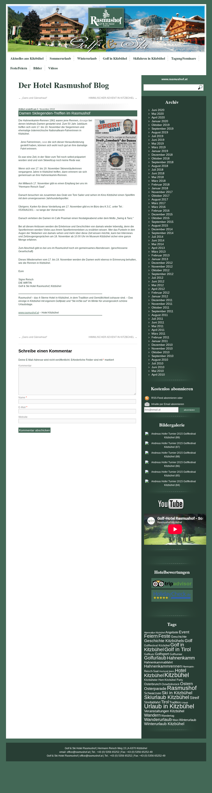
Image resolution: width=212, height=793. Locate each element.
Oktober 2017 (161, 195)
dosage (84, 120)
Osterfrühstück (170, 684)
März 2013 (159, 251)
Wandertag (167, 715)
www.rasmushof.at (174, 79)
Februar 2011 (160, 337)
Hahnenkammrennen (163, 666)
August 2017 (160, 199)
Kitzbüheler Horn (154, 679)
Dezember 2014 (162, 229)
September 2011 (162, 311)
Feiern (151, 636)
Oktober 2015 (161, 218)
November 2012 (162, 266)
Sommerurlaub (60, 58)
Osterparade (155, 688)
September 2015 (162, 221)
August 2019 (160, 132)
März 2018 (159, 180)
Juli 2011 (157, 318)
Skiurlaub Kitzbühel (166, 697)
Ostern (186, 683)
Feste (164, 636)
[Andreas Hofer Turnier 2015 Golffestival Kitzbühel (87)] (172, 447)
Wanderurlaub (158, 719)
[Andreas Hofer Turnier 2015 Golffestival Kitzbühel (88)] (172, 456)
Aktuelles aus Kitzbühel (26, 58)
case (44, 142)
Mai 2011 (158, 326)
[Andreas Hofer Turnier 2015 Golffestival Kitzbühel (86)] (172, 466)
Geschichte (179, 636)
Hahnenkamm (181, 657)
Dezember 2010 (162, 344)
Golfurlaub (155, 657)
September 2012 (162, 274)
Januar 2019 (160, 151)
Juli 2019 (157, 136)
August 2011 (160, 315)
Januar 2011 (160, 341)
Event (184, 632)
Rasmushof (182, 688)
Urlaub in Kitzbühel (169, 706)
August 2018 (160, 166)
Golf (188, 640)
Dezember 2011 (162, 300)
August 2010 (160, 359)
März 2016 (159, 206)
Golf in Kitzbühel (115, 58)
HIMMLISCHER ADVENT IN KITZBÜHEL (113, 97)
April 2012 (158, 288)
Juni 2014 (158, 240)
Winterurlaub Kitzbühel (164, 724)
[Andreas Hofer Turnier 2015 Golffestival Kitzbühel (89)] (172, 437)
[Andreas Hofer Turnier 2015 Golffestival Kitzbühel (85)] (172, 475)
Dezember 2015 (162, 214)
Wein (175, 720)
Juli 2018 (157, 169)
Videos (53, 68)
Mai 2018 (158, 177)
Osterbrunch (152, 684)
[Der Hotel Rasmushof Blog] (107, 28)
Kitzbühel (176, 674)
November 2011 (162, 303)
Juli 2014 (157, 236)
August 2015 (160, 225)
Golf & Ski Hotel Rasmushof (80, 748)
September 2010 (162, 356)
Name (22, 397)
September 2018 (162, 162)
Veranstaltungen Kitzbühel (164, 711)
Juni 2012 (158, 281)
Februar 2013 (161, 255)
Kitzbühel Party (174, 679)
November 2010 (162, 348)
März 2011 (158, 333)
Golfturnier (176, 654)
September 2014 (162, 233)
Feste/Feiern (18, 68)
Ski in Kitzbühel (177, 692)
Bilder (37, 68)
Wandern (152, 715)
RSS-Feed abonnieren (164, 397)
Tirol (165, 702)
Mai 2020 (158, 113)
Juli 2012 (157, 277)
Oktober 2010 (161, 352)
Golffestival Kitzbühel (157, 645)
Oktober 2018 (161, 158)
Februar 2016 (161, 210)
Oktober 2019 (161, 125)
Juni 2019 (158, 139)
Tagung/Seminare (183, 58)
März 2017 (159, 203)
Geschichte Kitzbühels (164, 641)
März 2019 (159, 147)
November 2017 (162, 192)
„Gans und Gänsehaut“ (32, 97)
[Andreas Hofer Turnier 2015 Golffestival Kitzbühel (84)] (172, 485)
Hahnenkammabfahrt (158, 662)
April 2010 (158, 374)
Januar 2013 (160, 259)
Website (23, 417)
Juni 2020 (158, 110)
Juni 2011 (158, 322)
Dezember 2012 (162, 262)
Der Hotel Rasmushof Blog (63, 85)
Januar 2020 (160, 121)
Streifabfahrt (152, 702)
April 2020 (158, 117)
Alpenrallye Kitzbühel (154, 632)
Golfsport (162, 654)
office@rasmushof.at (78, 752)
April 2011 (158, 329)
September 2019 (162, 128)
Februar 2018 (161, 184)
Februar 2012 (161, 292)
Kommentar (24, 365)
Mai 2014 (158, 244)
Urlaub (184, 702)
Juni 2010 (158, 367)
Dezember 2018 (162, 154)
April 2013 (158, 247)
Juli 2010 (157, 363)
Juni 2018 (158, 173)
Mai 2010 (158, 370)
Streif (194, 697)
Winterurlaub (87, 58)
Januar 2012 (160, 296)
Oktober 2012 (161, 270)
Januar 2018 (160, 188)
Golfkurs (149, 654)
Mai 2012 (158, 285)
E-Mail (22, 407)
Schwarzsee (152, 693)
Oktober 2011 (160, 307)
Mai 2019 (158, 143)
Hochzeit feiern (166, 671)
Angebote (171, 632)
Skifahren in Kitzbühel (149, 58)
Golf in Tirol (177, 649)
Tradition (175, 702)
